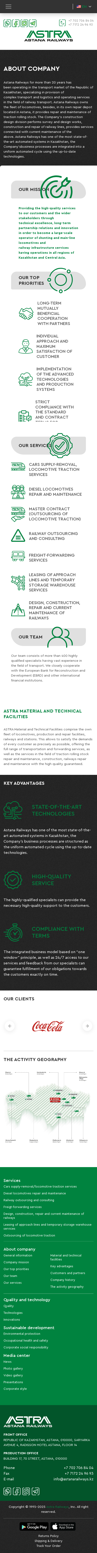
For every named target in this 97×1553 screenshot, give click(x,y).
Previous (10, 1026)
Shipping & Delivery (48, 1540)
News (8, 1361)
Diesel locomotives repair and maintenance (35, 1193)
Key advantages (61, 1266)
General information (18, 1255)
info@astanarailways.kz (73, 1479)
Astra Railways (57, 1507)
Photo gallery (13, 1368)
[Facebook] (15, 23)
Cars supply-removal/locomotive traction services (40, 1186)
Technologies (13, 1312)
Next (87, 1026)
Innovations (12, 1319)
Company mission (16, 1262)
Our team (10, 1275)
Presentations (13, 1382)
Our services (13, 1282)
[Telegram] (32, 23)
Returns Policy (48, 1535)
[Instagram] (23, 23)
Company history (62, 1279)
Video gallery (13, 1375)
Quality (9, 1305)
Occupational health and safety (26, 1340)
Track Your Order (48, 1545)
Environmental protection (22, 1333)
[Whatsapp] (7, 23)
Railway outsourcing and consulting (29, 1200)
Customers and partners (67, 1273)
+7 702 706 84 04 (81, 20)
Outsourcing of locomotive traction (29, 1235)
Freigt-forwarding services (23, 1206)
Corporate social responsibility (26, 1347)
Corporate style (15, 1388)
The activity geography (67, 1286)
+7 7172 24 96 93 (81, 24)
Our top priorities (16, 1269)
